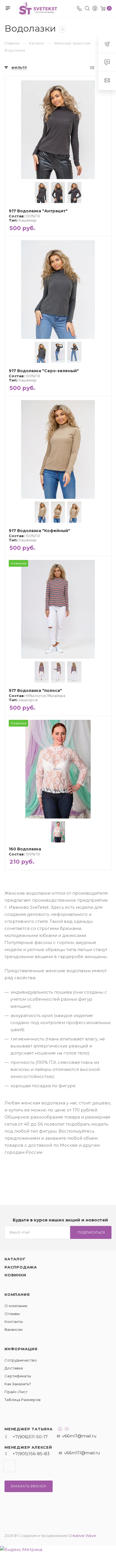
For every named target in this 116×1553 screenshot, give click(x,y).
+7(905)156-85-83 (31, 1453)
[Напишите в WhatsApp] (60, 1429)
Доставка (14, 1368)
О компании (16, 1305)
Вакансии (14, 1329)
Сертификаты (18, 1376)
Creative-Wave (82, 1535)
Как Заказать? (18, 1384)
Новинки (15, 1275)
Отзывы (12, 1313)
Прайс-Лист (16, 1391)
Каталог (15, 1259)
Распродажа (21, 1267)
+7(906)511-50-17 (30, 1436)
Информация (21, 1349)
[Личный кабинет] (94, 9)
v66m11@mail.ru (79, 1436)
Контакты (14, 1321)
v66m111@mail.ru (82, 1452)
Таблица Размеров (23, 1399)
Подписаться (91, 1232)
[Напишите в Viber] (67, 1429)
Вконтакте (9, 1466)
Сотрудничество (21, 1360)
